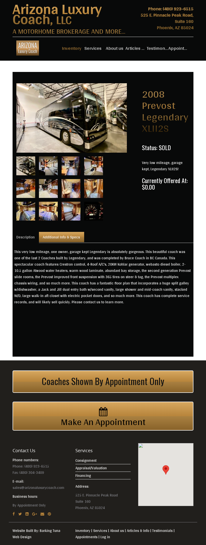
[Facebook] (14, 514)
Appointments (179, 48)
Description (25, 237)
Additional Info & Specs (61, 237)
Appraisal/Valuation (91, 468)
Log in (105, 536)
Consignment (85, 460)
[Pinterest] (49, 514)
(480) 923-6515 (178, 8)
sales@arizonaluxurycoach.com (38, 487)
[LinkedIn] (27, 514)
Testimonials (157, 48)
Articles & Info (136, 48)
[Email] (42, 514)
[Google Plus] (34, 514)
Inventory (71, 48)
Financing (83, 475)
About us (114, 48)
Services (92, 48)
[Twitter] (20, 514)
